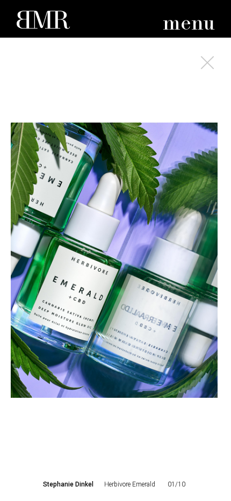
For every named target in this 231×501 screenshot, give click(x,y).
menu (189, 24)
